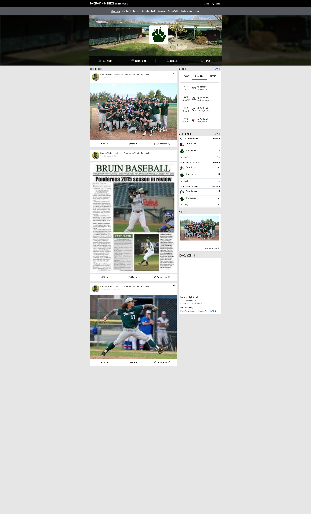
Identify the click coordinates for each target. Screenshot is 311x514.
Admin (206, 3)
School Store (141, 60)
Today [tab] (186, 76)
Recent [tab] (213, 76)
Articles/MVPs (173, 10)
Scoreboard (126, 10)
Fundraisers (107, 60)
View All (218, 69)
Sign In (217, 3)
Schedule (145, 10)
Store (197, 10)
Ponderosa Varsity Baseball (136, 74)
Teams (135, 10)
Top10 (153, 10)
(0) (134, 143)
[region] (199, 232)
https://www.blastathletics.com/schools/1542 (198, 311)
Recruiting (162, 10)
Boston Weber (106, 74)
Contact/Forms (187, 10)
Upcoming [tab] (199, 76)
